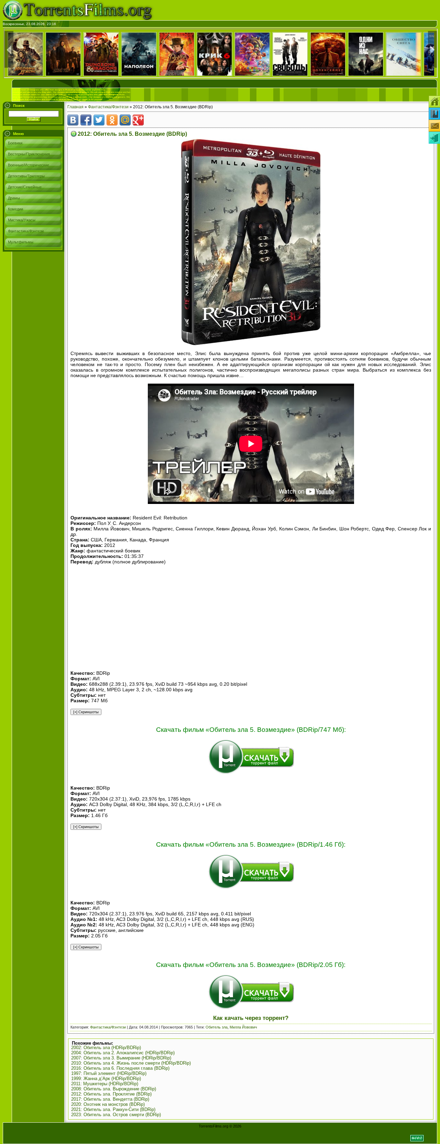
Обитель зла (217, 1027)
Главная (75, 106)
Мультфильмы (20, 242)
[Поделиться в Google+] (138, 119)
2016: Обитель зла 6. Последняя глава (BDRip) (120, 1068)
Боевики (15, 143)
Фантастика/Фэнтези (26, 231)
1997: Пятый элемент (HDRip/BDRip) (108, 1073)
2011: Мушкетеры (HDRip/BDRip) (104, 1083)
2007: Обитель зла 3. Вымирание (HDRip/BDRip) (121, 1057)
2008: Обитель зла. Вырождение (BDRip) (113, 1088)
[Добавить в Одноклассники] (112, 119)
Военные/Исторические (28, 165)
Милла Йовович (243, 1027)
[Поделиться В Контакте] (72, 119)
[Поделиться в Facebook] (85, 119)
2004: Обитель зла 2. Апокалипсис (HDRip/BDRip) (123, 1052)
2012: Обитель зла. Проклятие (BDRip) (111, 1094)
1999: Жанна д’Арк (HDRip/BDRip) (106, 1078)
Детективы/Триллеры (26, 176)
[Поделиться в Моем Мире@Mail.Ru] (125, 119)
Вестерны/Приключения (29, 154)
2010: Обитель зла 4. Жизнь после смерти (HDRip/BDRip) (131, 1063)
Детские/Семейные (25, 187)
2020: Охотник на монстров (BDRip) (108, 1104)
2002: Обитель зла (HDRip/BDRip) (106, 1047)
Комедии (15, 209)
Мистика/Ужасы (21, 220)
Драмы (14, 198)
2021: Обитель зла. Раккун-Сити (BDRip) (113, 1109)
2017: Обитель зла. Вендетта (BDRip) (110, 1099)
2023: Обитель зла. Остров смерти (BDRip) (116, 1114)
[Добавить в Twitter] (99, 119)
